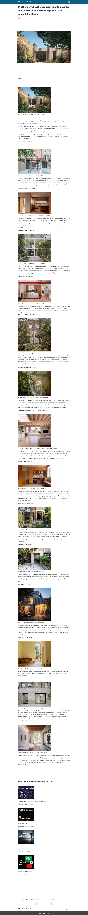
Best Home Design (27, 897)
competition (23, 899)
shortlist (53, 899)
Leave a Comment (44, 903)
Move (47, 899)
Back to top (68, 909)
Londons (43, 899)
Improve (33, 899)
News (50, 899)
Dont (27, 899)
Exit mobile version (44, 913)
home (30, 899)
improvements (38, 899)
